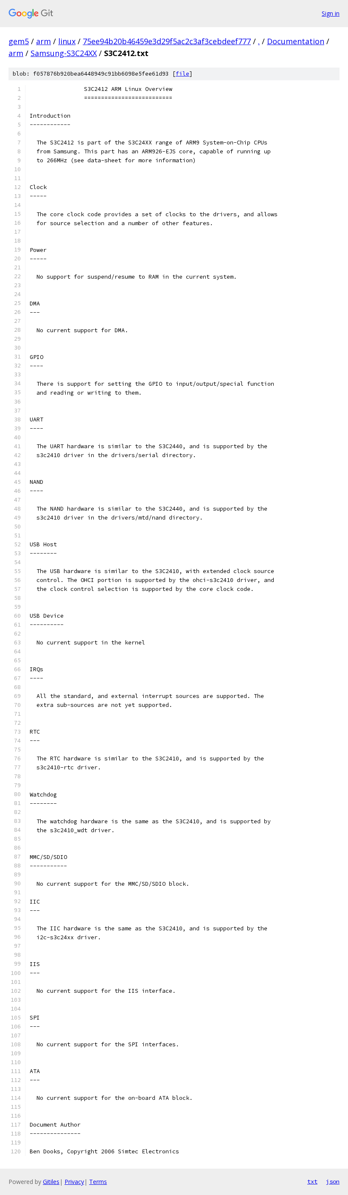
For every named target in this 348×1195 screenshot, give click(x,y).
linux (67, 41)
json (333, 1181)
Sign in (331, 13)
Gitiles (51, 1182)
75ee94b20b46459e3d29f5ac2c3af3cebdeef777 (167, 41)
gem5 (18, 41)
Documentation (295, 41)
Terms (98, 1182)
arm (43, 41)
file (182, 73)
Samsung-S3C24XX (64, 53)
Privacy (74, 1182)
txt (312, 1181)
